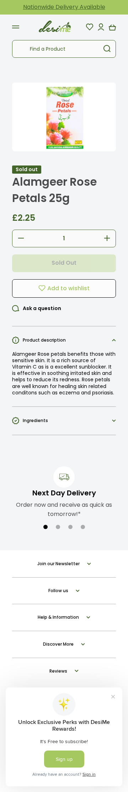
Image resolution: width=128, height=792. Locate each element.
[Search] (107, 49)
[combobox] (64, 49)
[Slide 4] (83, 527)
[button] (112, 26)
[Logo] (55, 27)
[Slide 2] (58, 527)
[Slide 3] (70, 527)
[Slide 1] (45, 527)
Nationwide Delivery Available (64, 7)
